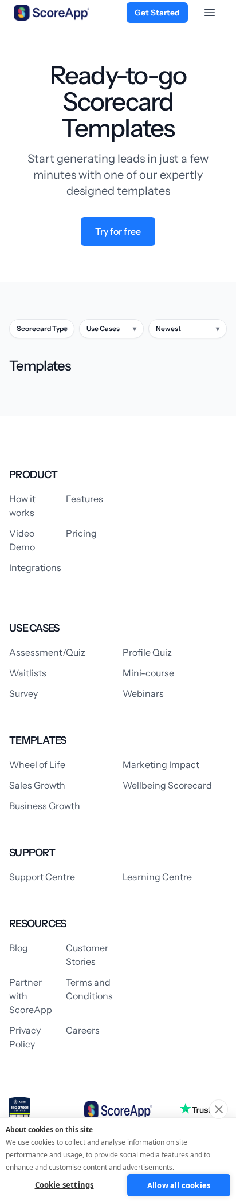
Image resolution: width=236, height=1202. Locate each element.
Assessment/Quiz (47, 652)
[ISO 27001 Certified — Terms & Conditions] (19, 1110)
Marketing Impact (161, 764)
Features (84, 499)
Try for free (118, 231)
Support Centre (42, 876)
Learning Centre (157, 876)
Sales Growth (37, 785)
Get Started (157, 12)
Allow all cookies (178, 1185)
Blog (18, 947)
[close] (218, 1109)
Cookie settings (64, 1185)
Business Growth (44, 805)
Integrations (35, 567)
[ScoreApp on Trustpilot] (203, 1108)
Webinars (143, 693)
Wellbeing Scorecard (167, 785)
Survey (23, 693)
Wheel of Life (37, 764)
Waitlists (27, 673)
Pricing (81, 533)
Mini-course (148, 673)
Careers (83, 1030)
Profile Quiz (147, 652)
